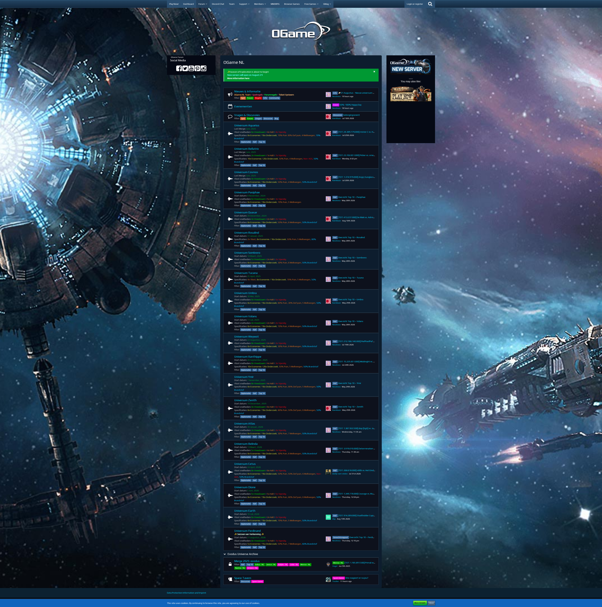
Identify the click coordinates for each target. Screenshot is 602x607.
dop (334, 519)
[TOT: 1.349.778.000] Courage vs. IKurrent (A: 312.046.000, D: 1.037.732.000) (375, 493)
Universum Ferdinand (247, 530)
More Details (420, 603)
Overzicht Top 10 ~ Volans (350, 321)
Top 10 (262, 142)
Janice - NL (271, 564)
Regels (258, 98)
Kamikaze (336, 118)
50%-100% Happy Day (350, 104)
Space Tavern (242, 578)
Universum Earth (244, 510)
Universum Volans (245, 316)
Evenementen (243, 106)
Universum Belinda (246, 443)
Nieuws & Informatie (247, 91)
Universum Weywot (246, 336)
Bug (276, 118)
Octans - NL (252, 568)
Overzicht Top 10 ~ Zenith (350, 406)
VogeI (334, 566)
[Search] (430, 4)
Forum (250, 98)
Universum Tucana (246, 272)
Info (265, 98)
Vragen (258, 118)
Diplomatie (246, 142)
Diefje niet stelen (340, 474)
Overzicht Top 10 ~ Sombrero (352, 257)
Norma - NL (240, 568)
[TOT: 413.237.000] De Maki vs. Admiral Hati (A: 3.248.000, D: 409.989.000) (373, 217)
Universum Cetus (245, 463)
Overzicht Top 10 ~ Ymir (349, 383)
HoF (254, 142)
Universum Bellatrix (246, 148)
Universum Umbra (245, 293)
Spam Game (257, 581)
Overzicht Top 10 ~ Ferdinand (363, 537)
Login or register (415, 4)
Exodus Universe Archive (242, 554)
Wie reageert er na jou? (356, 578)
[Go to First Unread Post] (328, 94)
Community (274, 98)
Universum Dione (245, 487)
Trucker (335, 581)
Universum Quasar (245, 212)
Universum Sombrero (247, 252)
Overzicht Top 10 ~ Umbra (350, 299)
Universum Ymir (244, 376)
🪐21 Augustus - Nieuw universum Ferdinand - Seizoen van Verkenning (373, 93)
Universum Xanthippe (247, 356)
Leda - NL (294, 564)
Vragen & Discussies (247, 115)
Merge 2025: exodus (247, 561)
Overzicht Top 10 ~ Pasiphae (351, 197)
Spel (243, 98)
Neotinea (336, 96)
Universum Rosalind (246, 232)
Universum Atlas (244, 423)
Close (431, 603)
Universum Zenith (245, 400)
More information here (238, 78)
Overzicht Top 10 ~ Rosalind (351, 237)
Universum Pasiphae (247, 192)
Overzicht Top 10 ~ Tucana (351, 277)
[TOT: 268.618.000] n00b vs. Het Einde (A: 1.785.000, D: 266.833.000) (371, 470)
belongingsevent (351, 115)
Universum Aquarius (246, 125)
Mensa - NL (305, 564)
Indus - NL (259, 564)
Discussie (268, 118)
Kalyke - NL (283, 564)
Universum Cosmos (246, 172)
